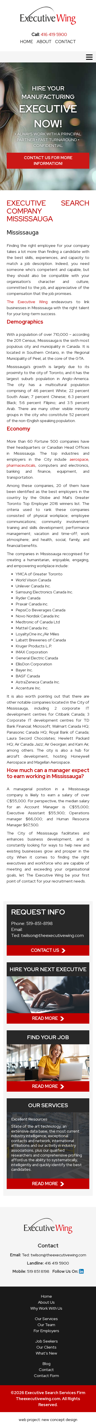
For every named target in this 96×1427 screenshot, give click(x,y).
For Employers (46, 1330)
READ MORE (45, 1018)
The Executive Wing (27, 301)
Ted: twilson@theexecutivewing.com (54, 1254)
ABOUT (44, 41)
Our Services (46, 1318)
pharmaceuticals (21, 465)
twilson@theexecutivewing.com (52, 935)
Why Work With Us (46, 1308)
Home (46, 1296)
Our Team (46, 1324)
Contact (46, 1369)
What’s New (46, 1353)
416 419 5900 (49, 34)
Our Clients (46, 1347)
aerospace (79, 459)
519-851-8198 (39, 923)
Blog (46, 1363)
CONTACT (65, 41)
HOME (26, 41)
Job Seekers (46, 1341)
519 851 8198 (38, 1271)
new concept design (59, 1419)
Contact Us (45, 950)
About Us (46, 1302)
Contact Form (46, 1375)
